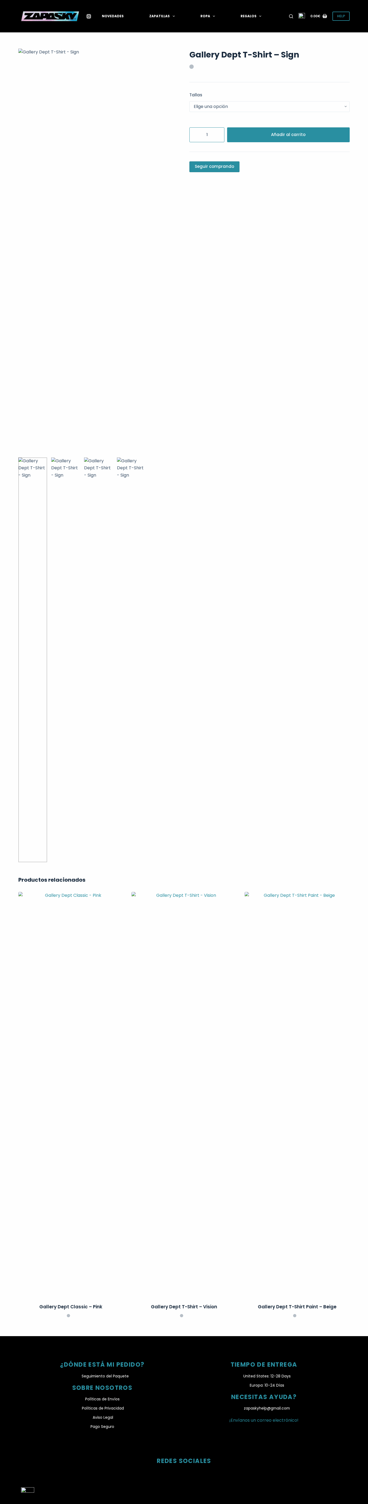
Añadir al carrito (288, 134)
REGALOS (248, 16)
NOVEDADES (113, 16)
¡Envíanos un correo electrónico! (263, 1420)
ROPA (205, 16)
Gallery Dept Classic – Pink (70, 1306)
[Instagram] (88, 16)
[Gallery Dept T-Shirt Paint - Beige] (297, 1094)
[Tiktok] (184, 1472)
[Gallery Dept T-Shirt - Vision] (184, 1094)
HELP (341, 16)
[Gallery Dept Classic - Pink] (70, 1094)
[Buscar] (291, 16)
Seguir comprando (214, 166)
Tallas (195, 95)
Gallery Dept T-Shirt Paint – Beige (297, 1306)
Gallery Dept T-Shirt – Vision (184, 1306)
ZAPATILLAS (159, 16)
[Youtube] (198, 1472)
